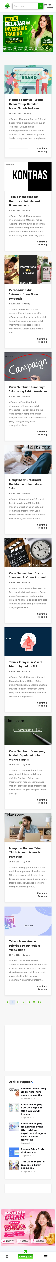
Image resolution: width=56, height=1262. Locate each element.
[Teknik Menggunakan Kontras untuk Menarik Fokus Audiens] (28, 176)
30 (39, 1002)
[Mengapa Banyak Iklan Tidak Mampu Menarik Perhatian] (28, 827)
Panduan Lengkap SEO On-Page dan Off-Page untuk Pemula (31, 1109)
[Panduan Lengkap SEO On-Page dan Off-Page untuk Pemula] (14, 1107)
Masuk (47, 4)
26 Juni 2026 (15, 113)
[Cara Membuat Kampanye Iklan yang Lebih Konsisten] (28, 366)
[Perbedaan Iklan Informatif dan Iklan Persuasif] (28, 269)
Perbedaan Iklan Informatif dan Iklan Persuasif (23, 294)
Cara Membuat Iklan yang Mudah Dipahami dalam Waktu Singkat (27, 755)
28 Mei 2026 (14, 955)
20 (34, 1002)
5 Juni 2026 (14, 396)
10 (28, 1002)
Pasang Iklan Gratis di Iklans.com (33, 1151)
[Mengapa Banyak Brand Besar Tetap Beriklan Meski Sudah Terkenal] (28, 79)
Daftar (49, 8)
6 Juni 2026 (14, 210)
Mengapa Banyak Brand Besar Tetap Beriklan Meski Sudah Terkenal (26, 104)
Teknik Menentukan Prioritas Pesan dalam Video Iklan (24, 946)
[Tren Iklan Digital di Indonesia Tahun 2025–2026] (14, 1165)
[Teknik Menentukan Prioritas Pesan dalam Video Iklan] (28, 921)
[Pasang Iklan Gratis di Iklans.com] (14, 1152)
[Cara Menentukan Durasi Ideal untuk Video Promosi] (28, 552)
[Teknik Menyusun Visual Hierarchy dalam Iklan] (28, 641)
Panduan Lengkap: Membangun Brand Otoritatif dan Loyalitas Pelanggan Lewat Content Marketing (33, 1131)
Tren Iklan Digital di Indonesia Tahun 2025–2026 (33, 1165)
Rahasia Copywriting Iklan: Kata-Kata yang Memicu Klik (33, 1091)
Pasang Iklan (26, 1257)
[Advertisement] (28, 1048)
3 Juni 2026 (14, 583)
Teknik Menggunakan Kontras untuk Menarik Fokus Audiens (25, 201)
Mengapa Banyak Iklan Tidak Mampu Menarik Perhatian (25, 852)
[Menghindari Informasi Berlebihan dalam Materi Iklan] (28, 459)
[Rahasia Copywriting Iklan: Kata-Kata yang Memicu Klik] (14, 1091)
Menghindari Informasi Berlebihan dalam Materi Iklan (26, 484)
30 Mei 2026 (15, 765)
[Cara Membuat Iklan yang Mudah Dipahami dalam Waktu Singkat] (28, 730)
